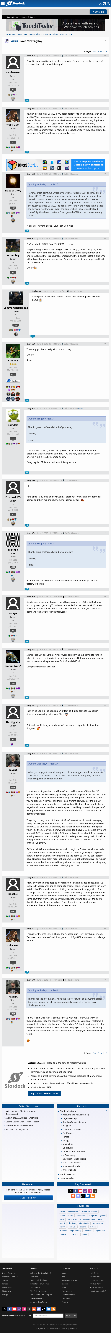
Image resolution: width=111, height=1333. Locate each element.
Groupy (5, 1294)
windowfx (63, 1230)
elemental (88, 1230)
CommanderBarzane (16, 307)
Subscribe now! (28, 1197)
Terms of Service (53, 1328)
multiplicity (93, 1215)
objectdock (81, 1215)
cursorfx (83, 1227)
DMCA (64, 1328)
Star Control (35, 1287)
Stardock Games (18, 34)
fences (62, 1212)
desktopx (72, 1223)
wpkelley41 (13, 125)
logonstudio (100, 1230)
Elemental (34, 1276)
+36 (13, 683)
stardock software (66, 1215)
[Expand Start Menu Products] (61, 1162)
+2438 (13, 374)
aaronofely (12, 255)
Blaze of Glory (13, 190)
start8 (62, 1219)
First (95, 51)
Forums (65, 1302)
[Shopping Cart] (104, 3)
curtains (63, 1234)
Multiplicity (6, 1291)
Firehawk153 (13, 497)
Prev (100, 51)
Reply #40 (31, 928)
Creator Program (68, 1294)
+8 (13, 89)
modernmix (73, 1234)
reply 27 (54, 184)
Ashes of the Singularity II (40, 1273)
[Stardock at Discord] (77, 1195)
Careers (65, 1284)
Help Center (94, 1273)
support (84, 1234)
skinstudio (72, 1227)
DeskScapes (7, 1287)
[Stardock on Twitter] (70, 1190)
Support (94, 1268)
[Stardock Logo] (15, 3)
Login (32, 17)
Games (33, 1268)
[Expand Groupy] (61, 1140)
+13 (13, 514)
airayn (13, 613)
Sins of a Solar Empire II (39, 1284)
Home (6, 34)
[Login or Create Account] (100, 3)
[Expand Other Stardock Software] (61, 1151)
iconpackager (98, 1223)
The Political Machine (38, 1291)
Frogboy (13, 360)
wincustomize (84, 1223)
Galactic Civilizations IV (39, 1280)
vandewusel (13, 72)
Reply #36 (31, 649)
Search (24, 17)
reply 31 (51, 418)
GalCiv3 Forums (71, 55)
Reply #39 (31, 877)
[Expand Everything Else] (58, 1178)
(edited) (80, 408)
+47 (13, 438)
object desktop (75, 1230)
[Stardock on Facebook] (75, 1190)
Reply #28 (31, 174)
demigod (93, 1227)
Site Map (73, 1328)
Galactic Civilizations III (61, 34)
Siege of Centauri (37, 1298)
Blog (63, 1276)
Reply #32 (31, 408)
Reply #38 (31, 753)
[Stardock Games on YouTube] (80, 1190)
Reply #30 (36, 291)
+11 (13, 142)
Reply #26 (31, 55)
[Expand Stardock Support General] (61, 1122)
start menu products (89, 1212)
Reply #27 (31, 108)
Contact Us (66, 1298)
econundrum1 (13, 666)
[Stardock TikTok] (82, 1195)
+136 (13, 567)
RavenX (13, 770)
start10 (62, 1223)
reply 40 (54, 990)
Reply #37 (31, 705)
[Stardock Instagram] (90, 1190)
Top (105, 56)
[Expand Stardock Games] (58, 1174)
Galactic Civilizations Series (38, 34)
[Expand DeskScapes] (61, 1133)
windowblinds (73, 1212)
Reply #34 (31, 533)
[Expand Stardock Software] (58, 1111)
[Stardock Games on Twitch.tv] (85, 1190)
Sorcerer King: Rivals (38, 1302)
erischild (13, 549)
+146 (13, 911)
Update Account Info (98, 1291)
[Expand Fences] (61, 1137)
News (64, 1287)
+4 (13, 272)
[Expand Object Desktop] (61, 1118)
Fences (5, 1284)
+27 (13, 208)
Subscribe (71, 1315)
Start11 (5, 1280)
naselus (13, 893)
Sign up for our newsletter (16, 1315)
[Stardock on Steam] (94, 1190)
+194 (13, 787)
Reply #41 (31, 980)
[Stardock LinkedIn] (87, 1195)
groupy (102, 1215)
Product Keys (95, 1284)
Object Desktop (8, 1273)
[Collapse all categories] (106, 1110)
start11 (62, 1227)
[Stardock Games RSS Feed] (92, 1195)
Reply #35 (31, 596)
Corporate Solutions (10, 1276)
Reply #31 (31, 344)
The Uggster (13, 722)
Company (66, 1268)
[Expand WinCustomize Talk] (61, 1166)
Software (7, 1268)
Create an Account (97, 1280)
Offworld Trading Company (41, 1294)
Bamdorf (13, 424)
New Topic (98, 11)
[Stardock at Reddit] (73, 1195)
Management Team (69, 1280)
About (64, 1273)
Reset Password (96, 1287)
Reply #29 (31, 238)
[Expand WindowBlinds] (61, 1170)
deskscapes (72, 1219)
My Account (94, 1276)
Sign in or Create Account (44, 1093)
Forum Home (12, 17)
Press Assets (66, 1291)
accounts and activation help (91, 1219)
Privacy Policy (40, 1328)
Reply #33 (31, 480)
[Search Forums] (108, 3)
